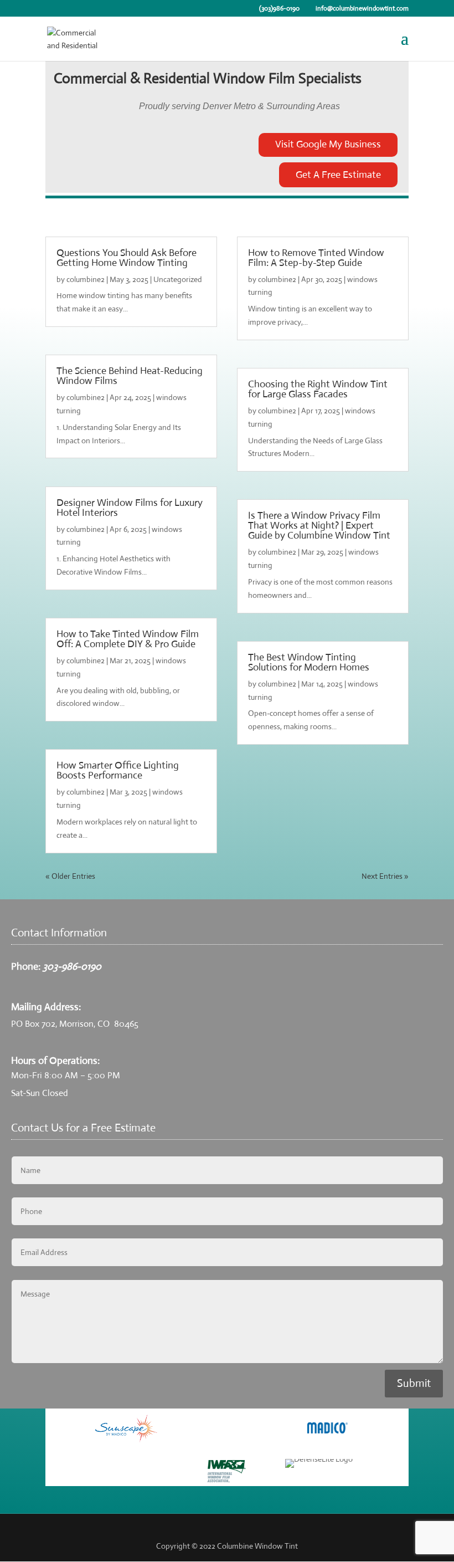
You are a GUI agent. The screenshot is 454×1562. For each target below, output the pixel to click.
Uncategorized (177, 279)
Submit (414, 1383)
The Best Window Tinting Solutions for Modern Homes (308, 662)
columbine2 (85, 279)
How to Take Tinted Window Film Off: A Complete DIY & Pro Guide (127, 639)
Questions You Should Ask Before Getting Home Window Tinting (126, 258)
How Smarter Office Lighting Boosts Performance (117, 770)
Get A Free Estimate (338, 174)
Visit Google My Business (328, 144)
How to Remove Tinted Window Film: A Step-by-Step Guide (316, 258)
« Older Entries (70, 876)
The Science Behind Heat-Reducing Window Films (129, 376)
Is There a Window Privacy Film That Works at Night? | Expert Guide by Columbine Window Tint (319, 525)
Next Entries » (385, 876)
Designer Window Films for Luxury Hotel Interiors (129, 507)
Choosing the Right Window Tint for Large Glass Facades (318, 389)
